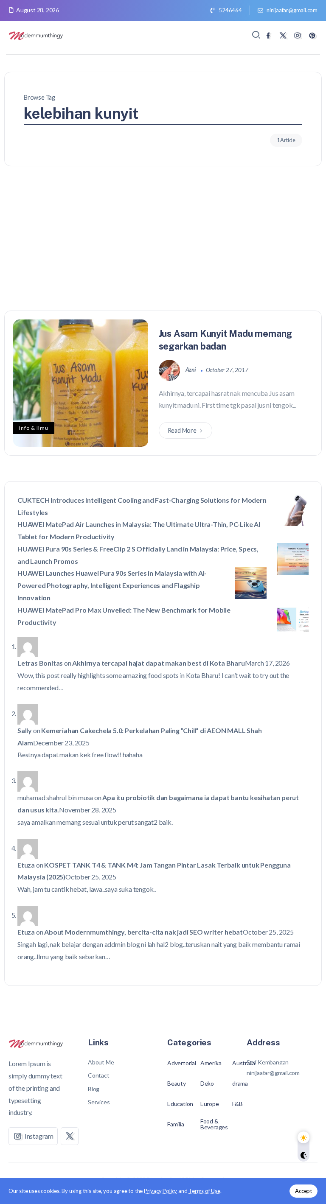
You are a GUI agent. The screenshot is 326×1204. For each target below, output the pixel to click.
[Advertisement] (163, 247)
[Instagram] (297, 35)
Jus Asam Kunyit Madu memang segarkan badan (225, 340)
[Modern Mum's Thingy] (36, 35)
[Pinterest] (312, 35)
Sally (24, 730)
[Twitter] (283, 35)
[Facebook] (268, 35)
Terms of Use (204, 1190)
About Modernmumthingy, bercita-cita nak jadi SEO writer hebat (143, 932)
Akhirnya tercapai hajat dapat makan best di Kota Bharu (158, 663)
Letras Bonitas (40, 663)
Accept (303, 1190)
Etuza (26, 865)
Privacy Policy (160, 1190)
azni (191, 369)
